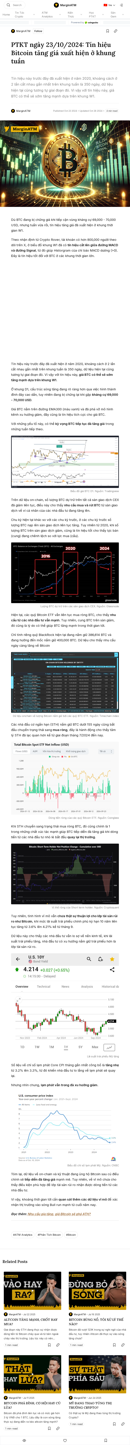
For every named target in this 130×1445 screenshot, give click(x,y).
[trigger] (14, 5)
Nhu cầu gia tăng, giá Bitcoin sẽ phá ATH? (59, 1214)
